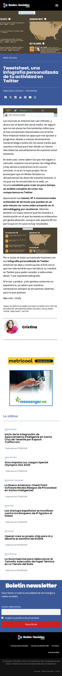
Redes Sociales (10, 58)
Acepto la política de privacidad (21, 618)
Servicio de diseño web (40, 646)
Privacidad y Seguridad (14, 480)
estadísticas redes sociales (23, 306)
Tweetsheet (15, 311)
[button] (56, 5)
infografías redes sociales (28, 309)
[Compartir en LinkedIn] (15, 97)
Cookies (57, 671)
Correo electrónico (11, 606)
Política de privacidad (47, 671)
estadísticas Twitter (47, 306)
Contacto (55, 646)
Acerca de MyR (53, 652)
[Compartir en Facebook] (5, 97)
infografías (8, 309)
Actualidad (9, 506)
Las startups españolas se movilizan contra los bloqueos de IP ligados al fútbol (29, 513)
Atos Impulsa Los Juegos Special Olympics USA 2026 (26, 464)
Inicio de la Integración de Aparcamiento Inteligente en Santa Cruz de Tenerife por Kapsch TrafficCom (28, 438)
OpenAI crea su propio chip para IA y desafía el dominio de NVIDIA (29, 537)
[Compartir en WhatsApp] (35, 97)
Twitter (25, 311)
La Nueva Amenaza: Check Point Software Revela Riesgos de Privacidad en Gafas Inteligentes (31, 487)
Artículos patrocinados (19, 646)
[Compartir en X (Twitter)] (10, 97)
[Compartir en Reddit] (20, 97)
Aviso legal (37, 671)
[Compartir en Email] (30, 97)
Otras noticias (11, 429)
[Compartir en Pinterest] (25, 97)
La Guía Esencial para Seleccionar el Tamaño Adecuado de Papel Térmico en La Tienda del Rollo (30, 561)
